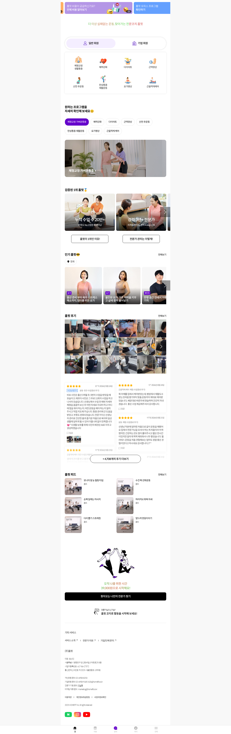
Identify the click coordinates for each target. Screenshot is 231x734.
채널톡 (80, 685)
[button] (165, 212)
